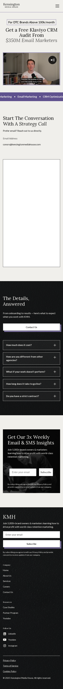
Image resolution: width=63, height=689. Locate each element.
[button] (57, 6)
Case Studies (9, 607)
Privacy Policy (9, 660)
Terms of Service (10, 666)
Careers (6, 586)
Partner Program (10, 613)
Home (5, 570)
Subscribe (46, 472)
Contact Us (8, 592)
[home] (11, 6)
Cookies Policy (9, 671)
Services (7, 581)
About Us (7, 576)
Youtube (7, 618)
